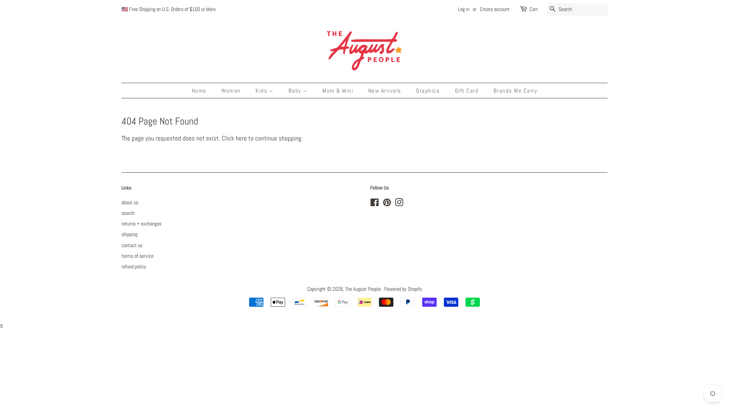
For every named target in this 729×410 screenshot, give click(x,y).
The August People (363, 288)
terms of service (137, 255)
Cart (534, 9)
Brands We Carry (516, 90)
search (128, 213)
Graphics (428, 90)
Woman (231, 90)
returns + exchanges (141, 223)
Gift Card (467, 90)
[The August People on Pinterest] (387, 203)
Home (199, 90)
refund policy (134, 266)
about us (130, 202)
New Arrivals (384, 90)
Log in (463, 9)
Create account (495, 9)
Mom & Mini (337, 90)
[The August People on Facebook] (374, 203)
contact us (132, 245)
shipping (129, 234)
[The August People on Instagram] (399, 203)
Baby (296, 90)
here (241, 138)
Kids (262, 90)
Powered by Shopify (403, 288)
